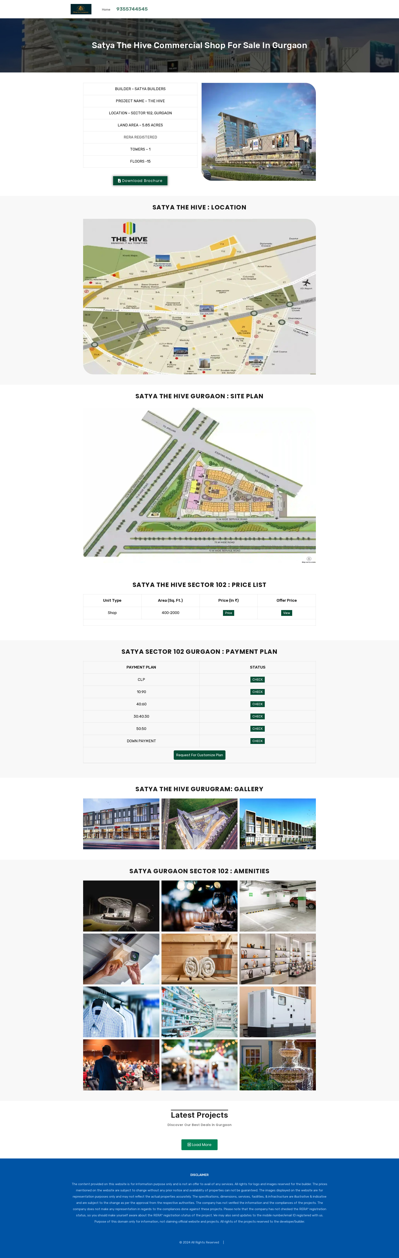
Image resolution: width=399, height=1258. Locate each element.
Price (228, 613)
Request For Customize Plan (199, 755)
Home (106, 9)
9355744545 (132, 9)
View (286, 613)
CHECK (257, 679)
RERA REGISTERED (140, 137)
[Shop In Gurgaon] (81, 12)
